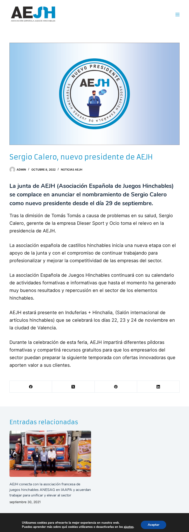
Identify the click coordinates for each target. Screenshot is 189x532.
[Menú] (177, 14)
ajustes (128, 527)
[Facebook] (31, 387)
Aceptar (153, 525)
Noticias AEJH (71, 169)
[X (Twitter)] (73, 387)
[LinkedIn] (158, 387)
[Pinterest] (116, 387)
